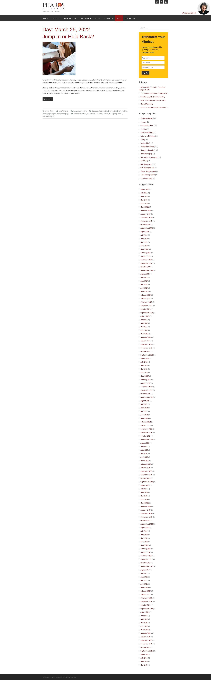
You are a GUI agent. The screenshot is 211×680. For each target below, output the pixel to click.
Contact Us (130, 18)
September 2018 (146, 524)
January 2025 (145, 256)
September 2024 (146, 270)
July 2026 (143, 193)
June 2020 (144, 450)
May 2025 (143, 242)
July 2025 (143, 235)
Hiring (142, 139)
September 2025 (146, 228)
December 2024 (146, 260)
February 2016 (145, 633)
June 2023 (144, 323)
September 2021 (146, 397)
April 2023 (144, 330)
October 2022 (145, 351)
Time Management (147, 175)
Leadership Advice (120, 111)
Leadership (109, 111)
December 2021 (146, 386)
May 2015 (143, 665)
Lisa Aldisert (63, 111)
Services (56, 18)
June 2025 (144, 238)
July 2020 (143, 446)
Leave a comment (80, 111)
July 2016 (143, 615)
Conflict (143, 129)
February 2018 (145, 549)
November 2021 (146, 390)
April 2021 (144, 415)
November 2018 (146, 517)
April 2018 (144, 541)
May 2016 (143, 623)
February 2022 (145, 379)
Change (143, 122)
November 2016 (146, 601)
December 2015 (146, 640)
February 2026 (145, 210)
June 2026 (144, 196)
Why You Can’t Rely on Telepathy (152, 97)
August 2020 (145, 443)
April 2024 (144, 288)
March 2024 (144, 291)
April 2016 (144, 626)
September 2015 (146, 651)
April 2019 (144, 499)
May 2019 (143, 496)
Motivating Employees (148, 157)
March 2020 (144, 460)
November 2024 (146, 263)
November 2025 (146, 221)
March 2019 (144, 503)
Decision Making (146, 132)
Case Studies (85, 18)
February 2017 (145, 591)
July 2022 (143, 362)
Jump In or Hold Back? (68, 36)
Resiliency (144, 161)
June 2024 (144, 281)
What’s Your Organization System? (153, 100)
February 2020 (145, 464)
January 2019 (145, 510)
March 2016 (144, 630)
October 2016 (145, 605)
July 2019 (143, 489)
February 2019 (145, 506)
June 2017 (144, 577)
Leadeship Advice (102, 114)
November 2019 (146, 475)
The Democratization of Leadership (153, 93)
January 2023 (145, 341)
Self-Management (147, 168)
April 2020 (144, 457)
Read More (48, 99)
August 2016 (145, 612)
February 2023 (145, 337)
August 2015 (145, 654)
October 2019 (145, 478)
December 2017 (146, 556)
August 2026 (145, 189)
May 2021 (143, 411)
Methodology (70, 18)
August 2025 (145, 231)
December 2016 (146, 598)
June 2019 (144, 492)
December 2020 (146, 429)
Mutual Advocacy (146, 104)
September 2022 (146, 355)
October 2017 (145, 563)
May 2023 (143, 327)
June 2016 (144, 619)
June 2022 (144, 365)
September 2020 (146, 439)
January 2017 (145, 594)
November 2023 (146, 305)
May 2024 (143, 284)
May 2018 (143, 538)
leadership (91, 114)
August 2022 (145, 358)
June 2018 (144, 534)
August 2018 (145, 527)
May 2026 (143, 200)
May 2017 (143, 580)
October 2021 (145, 394)
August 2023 (145, 316)
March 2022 (144, 376)
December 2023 (146, 302)
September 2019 (146, 482)
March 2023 (144, 334)
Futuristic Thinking (147, 136)
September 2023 (146, 312)
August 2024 (145, 274)
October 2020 (145, 436)
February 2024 (145, 295)
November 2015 (146, 644)
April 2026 (144, 203)
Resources (108, 18)
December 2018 (146, 513)
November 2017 (146, 559)
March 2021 (144, 418)
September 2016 (146, 608)
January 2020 (145, 468)
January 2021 (145, 425)
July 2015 (143, 658)
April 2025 (144, 246)
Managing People (49, 114)
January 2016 (145, 637)
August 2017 (145, 570)
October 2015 (145, 647)
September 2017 (146, 566)
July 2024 (143, 277)
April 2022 (144, 372)
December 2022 (146, 344)
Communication (98, 111)
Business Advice (146, 118)
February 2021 (145, 422)
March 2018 (144, 545)
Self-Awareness (146, 164)
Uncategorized (146, 178)
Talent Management (148, 171)
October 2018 (145, 520)
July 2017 (143, 573)
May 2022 (143, 369)
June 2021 (144, 408)
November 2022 (146, 348)
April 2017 (144, 584)
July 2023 (143, 320)
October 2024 (145, 267)
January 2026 (145, 214)
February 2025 (145, 253)
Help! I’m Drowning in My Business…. (154, 107)
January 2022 (145, 383)
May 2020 (143, 453)
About (46, 18)
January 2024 (145, 298)
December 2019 (146, 471)
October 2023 (145, 309)
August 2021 (145, 401)
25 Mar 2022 (49, 111)
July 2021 (143, 404)
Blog (119, 18)
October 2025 (145, 224)
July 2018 (143, 531)
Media (97, 18)
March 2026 (144, 207)
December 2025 (146, 217)
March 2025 (144, 249)
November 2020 (146, 432)
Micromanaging (62, 114)
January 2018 (145, 552)
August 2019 (145, 485)
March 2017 (144, 587)
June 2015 (144, 661)
